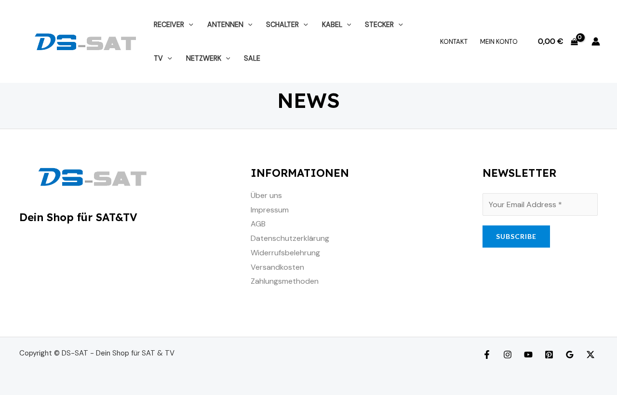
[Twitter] (590, 354)
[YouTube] (528, 354)
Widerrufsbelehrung (285, 253)
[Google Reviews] (569, 354)
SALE (252, 58)
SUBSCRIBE (516, 236)
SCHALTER (282, 24)
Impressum (270, 210)
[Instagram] (507, 354)
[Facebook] (487, 354)
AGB (258, 224)
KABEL (332, 24)
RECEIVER (169, 24)
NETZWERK (203, 58)
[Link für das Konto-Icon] (595, 41)
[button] (188, 24)
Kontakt (454, 42)
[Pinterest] (549, 354)
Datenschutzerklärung (290, 238)
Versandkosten (277, 267)
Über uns (266, 195)
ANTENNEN (225, 24)
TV (158, 58)
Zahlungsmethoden (285, 281)
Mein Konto (499, 42)
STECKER (379, 24)
